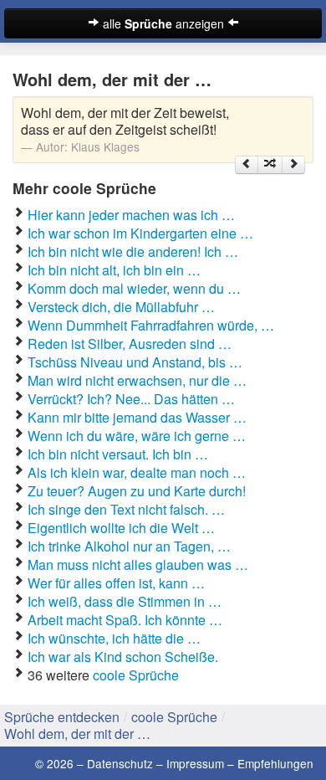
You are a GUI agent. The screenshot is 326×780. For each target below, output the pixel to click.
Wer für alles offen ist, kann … (116, 583)
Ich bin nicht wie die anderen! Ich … (133, 251)
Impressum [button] (195, 763)
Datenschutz (120, 763)
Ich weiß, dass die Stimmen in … (125, 601)
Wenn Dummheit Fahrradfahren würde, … (151, 325)
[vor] (293, 165)
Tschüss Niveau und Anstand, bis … (135, 362)
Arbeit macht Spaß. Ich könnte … (125, 619)
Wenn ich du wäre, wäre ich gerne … (137, 435)
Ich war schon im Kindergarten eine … (140, 233)
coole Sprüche (136, 675)
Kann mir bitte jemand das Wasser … (137, 417)
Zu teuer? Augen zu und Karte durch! (137, 490)
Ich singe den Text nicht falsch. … (126, 509)
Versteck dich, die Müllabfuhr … (121, 306)
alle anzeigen (163, 23)
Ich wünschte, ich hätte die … (114, 638)
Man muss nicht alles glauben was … (138, 564)
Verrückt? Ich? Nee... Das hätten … (131, 398)
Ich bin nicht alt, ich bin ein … (114, 270)
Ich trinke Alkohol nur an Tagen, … (129, 546)
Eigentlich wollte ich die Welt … (121, 527)
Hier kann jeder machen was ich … (131, 214)
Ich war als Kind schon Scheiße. (123, 656)
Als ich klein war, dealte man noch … (137, 472)
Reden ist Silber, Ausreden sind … (130, 343)
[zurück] (246, 165)
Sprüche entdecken (62, 716)
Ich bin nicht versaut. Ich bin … (118, 454)
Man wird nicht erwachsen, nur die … (137, 380)
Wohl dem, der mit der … (77, 733)
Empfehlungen (275, 763)
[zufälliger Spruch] (270, 165)
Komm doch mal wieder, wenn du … (134, 288)
